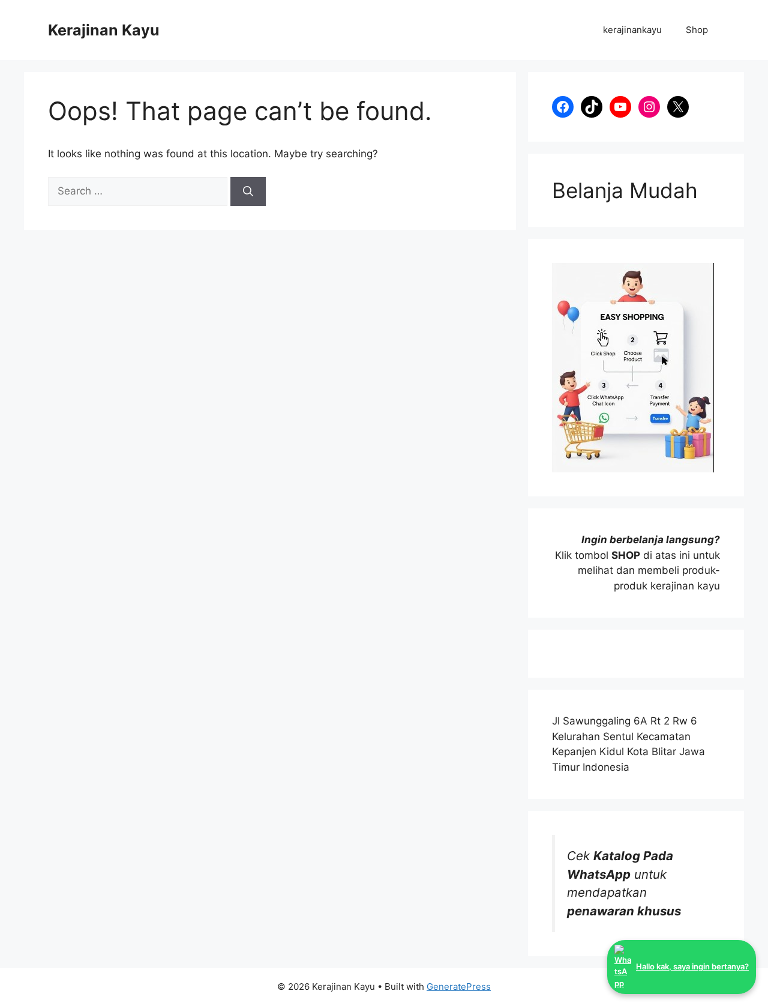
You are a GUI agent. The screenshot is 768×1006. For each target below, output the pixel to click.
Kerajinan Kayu (104, 30)
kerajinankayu (632, 29)
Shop (697, 29)
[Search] (248, 191)
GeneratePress (459, 986)
